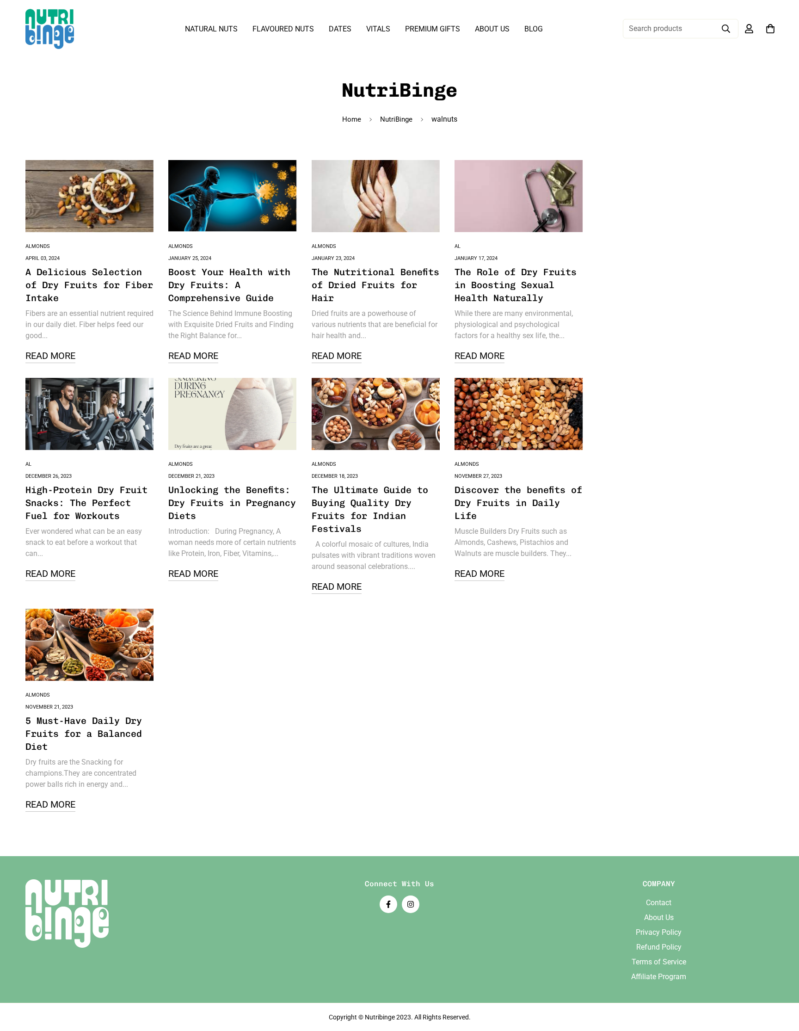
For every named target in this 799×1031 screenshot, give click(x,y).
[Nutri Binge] (49, 29)
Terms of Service (659, 961)
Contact (658, 902)
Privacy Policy (659, 932)
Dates (340, 29)
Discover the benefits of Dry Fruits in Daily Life (518, 502)
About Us (492, 29)
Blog (533, 29)
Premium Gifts (432, 29)
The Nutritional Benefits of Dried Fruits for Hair (375, 284)
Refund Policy (659, 947)
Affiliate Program (658, 976)
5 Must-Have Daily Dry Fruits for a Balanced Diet (83, 733)
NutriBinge (396, 119)
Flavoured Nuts (283, 29)
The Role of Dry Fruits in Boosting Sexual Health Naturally (516, 284)
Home (351, 119)
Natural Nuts (211, 29)
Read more (50, 355)
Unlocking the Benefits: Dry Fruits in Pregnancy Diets (232, 502)
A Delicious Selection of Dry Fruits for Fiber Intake (89, 284)
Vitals (378, 29)
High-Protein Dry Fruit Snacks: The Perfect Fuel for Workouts (86, 502)
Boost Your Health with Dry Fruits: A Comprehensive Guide (229, 284)
